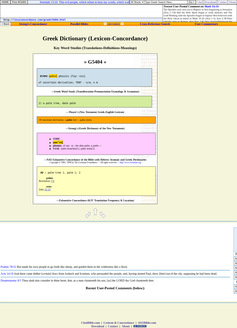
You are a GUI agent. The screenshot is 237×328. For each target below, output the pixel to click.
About (125, 326)
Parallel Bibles (79, 24)
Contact (113, 326)
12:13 (47, 189)
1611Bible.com (147, 322)
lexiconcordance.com (28, 20)
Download (98, 326)
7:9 (52, 181)
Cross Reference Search (155, 24)
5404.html (59, 20)
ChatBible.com (90, 322)
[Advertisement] (213, 156)
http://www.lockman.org (130, 162)
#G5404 (113, 24)
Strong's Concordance (33, 24)
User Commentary (206, 24)
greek (47, 20)
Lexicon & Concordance (119, 322)
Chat (199, 2)
